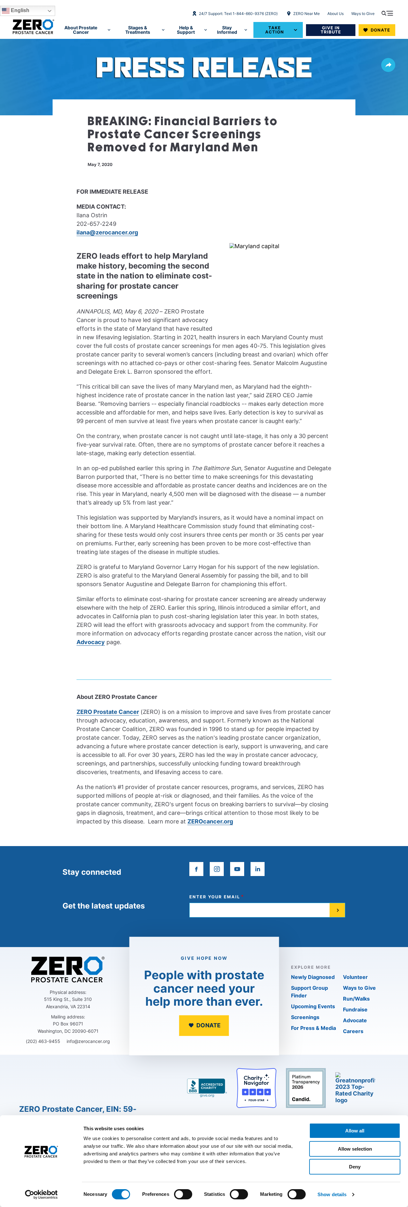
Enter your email (214, 896)
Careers (353, 1031)
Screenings (305, 1017)
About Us (335, 13)
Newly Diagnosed (313, 977)
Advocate (355, 1020)
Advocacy (90, 642)
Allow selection (355, 1149)
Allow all (354, 1130)
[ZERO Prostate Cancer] (33, 26)
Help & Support (186, 30)
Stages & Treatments (137, 30)
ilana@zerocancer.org (107, 232)
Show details (331, 1194)
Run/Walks (356, 998)
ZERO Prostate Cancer (107, 711)
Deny (355, 1166)
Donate (380, 29)
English (19, 10)
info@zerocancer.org (88, 1041)
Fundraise (355, 1009)
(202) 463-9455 (43, 1041)
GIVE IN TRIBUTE (331, 29)
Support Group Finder (309, 992)
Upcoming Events (313, 1006)
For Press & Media (313, 1028)
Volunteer (355, 977)
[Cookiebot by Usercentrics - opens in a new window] (41, 1194)
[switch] (183, 1194)
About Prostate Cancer (80, 30)
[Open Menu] (387, 13)
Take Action (274, 29)
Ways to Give (363, 13)
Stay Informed (227, 30)
